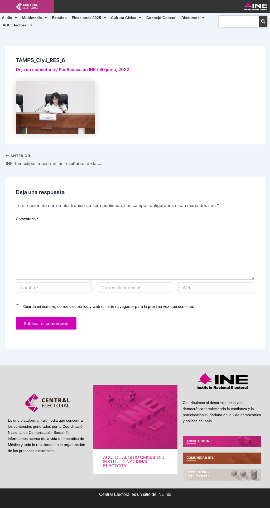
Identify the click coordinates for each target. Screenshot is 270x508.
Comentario (27, 219)
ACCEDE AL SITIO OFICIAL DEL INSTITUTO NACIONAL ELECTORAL (134, 461)
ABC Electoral (15, 25)
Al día (7, 18)
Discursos (190, 18)
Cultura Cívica (123, 18)
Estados (59, 18)
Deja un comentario (35, 69)
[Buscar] (263, 21)
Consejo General (161, 18)
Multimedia (32, 18)
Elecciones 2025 (86, 18)
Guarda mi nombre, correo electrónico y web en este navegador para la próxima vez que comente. (108, 306)
